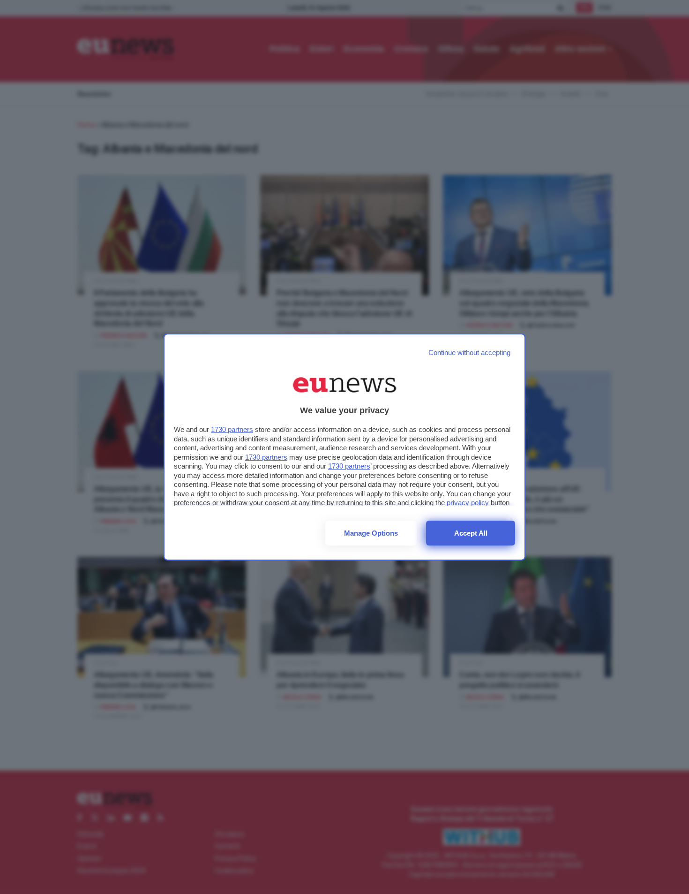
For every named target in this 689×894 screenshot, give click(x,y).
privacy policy (468, 503)
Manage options (371, 533)
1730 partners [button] (232, 429)
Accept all (470, 533)
